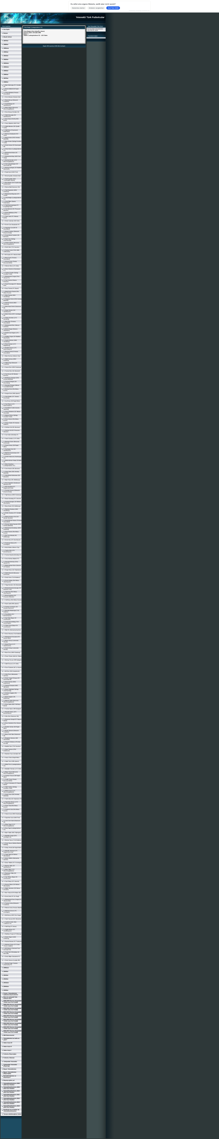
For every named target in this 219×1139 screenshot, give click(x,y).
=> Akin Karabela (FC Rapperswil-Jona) (9, 487)
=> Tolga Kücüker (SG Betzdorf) (12, 585)
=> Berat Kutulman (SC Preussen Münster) (9, 596)
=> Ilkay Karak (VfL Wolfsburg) (11, 506)
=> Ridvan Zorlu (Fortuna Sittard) (12, 907)
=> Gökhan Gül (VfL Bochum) (11, 427)
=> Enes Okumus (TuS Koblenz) (12, 633)
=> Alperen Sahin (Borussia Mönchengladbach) (10, 701)
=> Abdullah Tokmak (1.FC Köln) (12, 768)
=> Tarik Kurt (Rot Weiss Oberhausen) (10, 592)
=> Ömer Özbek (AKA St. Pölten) (12, 656)
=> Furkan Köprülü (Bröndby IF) (12, 555)
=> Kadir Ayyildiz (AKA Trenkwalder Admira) (9, 179)
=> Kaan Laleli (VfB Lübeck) (11, 603)
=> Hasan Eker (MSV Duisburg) (12, 367)
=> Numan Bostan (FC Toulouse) (12, 941)
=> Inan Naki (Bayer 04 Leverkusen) (9, 618)
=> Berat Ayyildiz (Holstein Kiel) (12, 176)
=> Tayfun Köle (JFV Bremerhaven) (9, 551)
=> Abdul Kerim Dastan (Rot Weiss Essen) (11, 292)
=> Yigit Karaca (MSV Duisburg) (12, 495)
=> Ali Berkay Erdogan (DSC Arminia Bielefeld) (11, 378)
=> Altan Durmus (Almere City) (11, 356)
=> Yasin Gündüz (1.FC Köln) (11, 438)
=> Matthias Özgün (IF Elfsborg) (12, 934)
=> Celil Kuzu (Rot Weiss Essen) (12, 600)
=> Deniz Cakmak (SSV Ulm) (11, 221)
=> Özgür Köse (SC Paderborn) (12, 570)
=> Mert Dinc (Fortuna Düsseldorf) (9, 322)
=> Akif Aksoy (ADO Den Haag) (12, 915)
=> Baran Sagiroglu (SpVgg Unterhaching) (10, 690)
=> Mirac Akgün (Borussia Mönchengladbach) (10, 108)
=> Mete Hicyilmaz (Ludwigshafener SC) (9, 464)
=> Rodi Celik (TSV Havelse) (11, 247)
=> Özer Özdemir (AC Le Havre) (12, 667)
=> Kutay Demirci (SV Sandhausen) (9, 311)
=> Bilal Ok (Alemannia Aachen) (12, 630)
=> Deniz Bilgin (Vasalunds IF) (11, 956)
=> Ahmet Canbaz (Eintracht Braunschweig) (11, 232)
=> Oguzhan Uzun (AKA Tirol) (11, 817)
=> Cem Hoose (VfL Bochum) (11, 468)
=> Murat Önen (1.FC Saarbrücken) (9, 645)
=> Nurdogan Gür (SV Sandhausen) (9, 449)
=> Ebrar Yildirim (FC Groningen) (12, 862)
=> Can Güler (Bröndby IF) (10, 434)
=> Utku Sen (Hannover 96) (11, 716)
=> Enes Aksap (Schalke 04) (11, 112)
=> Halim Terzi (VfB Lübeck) (11, 761)
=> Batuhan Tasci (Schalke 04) (11, 753)
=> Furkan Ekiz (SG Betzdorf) (11, 371)
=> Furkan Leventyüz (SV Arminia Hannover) (10, 607)
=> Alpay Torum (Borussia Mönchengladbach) (10, 772)
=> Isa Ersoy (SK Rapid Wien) (11, 401)
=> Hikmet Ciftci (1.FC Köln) (11, 266)
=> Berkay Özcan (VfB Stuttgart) (12, 660)
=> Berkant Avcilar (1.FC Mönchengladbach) (10, 160)
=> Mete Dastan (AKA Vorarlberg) (9, 296)
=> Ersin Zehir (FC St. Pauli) (11, 896)
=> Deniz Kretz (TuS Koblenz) (11, 577)
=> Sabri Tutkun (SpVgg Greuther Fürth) (10, 787)
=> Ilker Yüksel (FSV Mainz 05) (12, 892)
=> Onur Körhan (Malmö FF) (11, 558)
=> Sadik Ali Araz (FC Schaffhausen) (9, 930)
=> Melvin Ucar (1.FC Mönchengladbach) (9, 791)
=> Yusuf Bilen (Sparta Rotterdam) (9, 202)
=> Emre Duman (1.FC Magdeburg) (9, 344)
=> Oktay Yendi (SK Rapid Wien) (12, 847)
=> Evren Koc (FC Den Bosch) (11, 540)
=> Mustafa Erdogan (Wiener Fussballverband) (11, 386)
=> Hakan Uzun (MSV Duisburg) (12, 814)
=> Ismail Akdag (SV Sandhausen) (8, 104)
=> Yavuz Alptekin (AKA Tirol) (11, 123)
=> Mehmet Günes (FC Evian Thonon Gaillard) (11, 945)
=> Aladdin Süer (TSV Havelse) (12, 746)
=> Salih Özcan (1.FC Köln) (11, 663)
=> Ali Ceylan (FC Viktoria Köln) (12, 254)
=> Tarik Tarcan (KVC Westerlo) (12, 919)
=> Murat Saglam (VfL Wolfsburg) (9, 697)
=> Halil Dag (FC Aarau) (10, 926)
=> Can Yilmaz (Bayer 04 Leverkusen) (10, 877)
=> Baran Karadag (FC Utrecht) (12, 498)
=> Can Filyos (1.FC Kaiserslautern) (9, 404)
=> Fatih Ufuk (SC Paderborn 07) (12, 799)
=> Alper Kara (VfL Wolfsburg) (11, 480)
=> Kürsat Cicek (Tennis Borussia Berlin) (10, 262)
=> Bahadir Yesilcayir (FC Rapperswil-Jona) (10, 851)
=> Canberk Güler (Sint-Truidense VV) (10, 922)
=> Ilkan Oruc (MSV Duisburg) (11, 652)
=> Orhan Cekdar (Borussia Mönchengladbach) (11, 243)
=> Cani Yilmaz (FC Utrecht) (11, 881)
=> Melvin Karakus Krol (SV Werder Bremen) (11, 517)
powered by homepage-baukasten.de (139, 10)
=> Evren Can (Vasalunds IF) (11, 224)
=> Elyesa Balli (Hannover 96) (11, 187)
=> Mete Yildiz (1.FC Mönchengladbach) (9, 870)
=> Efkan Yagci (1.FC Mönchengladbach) (9, 825)
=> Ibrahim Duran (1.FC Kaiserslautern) (10, 348)
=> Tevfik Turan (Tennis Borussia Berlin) (10, 780)
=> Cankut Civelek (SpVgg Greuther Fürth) (10, 273)
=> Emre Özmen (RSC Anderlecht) (9, 682)
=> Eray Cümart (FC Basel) (11, 288)
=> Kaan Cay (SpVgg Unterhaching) (9, 239)
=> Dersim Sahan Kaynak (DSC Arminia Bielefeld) (12, 524)
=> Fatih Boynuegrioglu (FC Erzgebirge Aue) (11, 205)
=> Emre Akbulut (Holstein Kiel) (11, 97)
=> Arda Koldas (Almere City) (11, 547)
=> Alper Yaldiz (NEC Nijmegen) (12, 832)
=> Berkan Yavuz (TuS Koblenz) (12, 840)
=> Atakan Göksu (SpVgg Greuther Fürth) (10, 416)
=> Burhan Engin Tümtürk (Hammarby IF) (10, 964)
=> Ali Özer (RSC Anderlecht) (11, 671)
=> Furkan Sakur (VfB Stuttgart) (12, 708)
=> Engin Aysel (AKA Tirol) (10, 172)
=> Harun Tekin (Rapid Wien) (11, 757)
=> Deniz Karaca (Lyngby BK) (11, 960)
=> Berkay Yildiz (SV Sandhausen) (9, 866)
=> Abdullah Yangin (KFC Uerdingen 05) (10, 836)
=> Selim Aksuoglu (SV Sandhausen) (9, 115)
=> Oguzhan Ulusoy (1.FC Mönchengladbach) (10, 802)
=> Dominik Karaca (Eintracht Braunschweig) (11, 491)
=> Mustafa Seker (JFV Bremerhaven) (9, 712)
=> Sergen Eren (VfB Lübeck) (11, 393)
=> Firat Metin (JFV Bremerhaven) (8, 615)
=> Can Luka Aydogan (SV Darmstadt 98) (10, 164)
